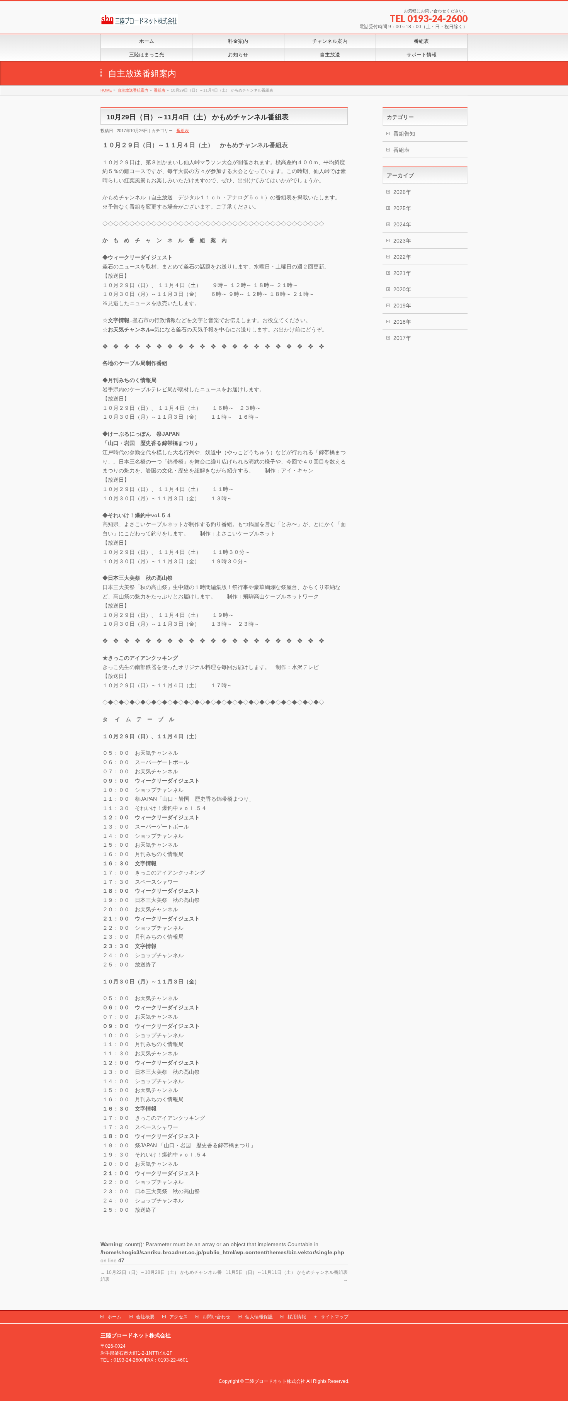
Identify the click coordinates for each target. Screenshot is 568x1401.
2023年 (402, 241)
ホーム (114, 1316)
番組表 (182, 130)
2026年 (402, 192)
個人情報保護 (259, 1316)
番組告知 (404, 134)
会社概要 (145, 1316)
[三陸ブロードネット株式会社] (139, 17)
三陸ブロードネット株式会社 (275, 1381)
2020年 (402, 289)
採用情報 (296, 1316)
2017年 (402, 338)
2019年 (402, 305)
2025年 (402, 208)
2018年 (402, 322)
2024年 (402, 224)
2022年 (402, 257)
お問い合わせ (216, 1316)
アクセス (178, 1316)
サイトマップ (335, 1316)
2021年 (402, 273)
